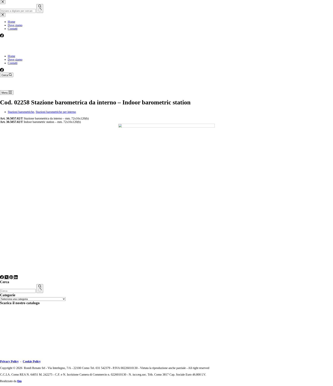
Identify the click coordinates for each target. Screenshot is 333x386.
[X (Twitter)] (7, 278)
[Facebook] (2, 70)
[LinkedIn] (16, 278)
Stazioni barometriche (21, 111)
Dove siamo (15, 59)
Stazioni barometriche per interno (56, 111)
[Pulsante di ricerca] (39, 288)
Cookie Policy (32, 361)
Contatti (12, 63)
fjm (19, 381)
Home (11, 56)
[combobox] (18, 291)
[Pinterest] (11, 278)
